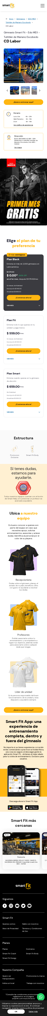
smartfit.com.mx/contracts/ (23, 998)
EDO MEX (32, 19)
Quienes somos (9, 924)
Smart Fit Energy (9, 958)
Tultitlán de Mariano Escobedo (18, 22)
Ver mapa (18, 147)
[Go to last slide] (7, 90)
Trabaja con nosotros (35, 983)
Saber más (33, 1011)
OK (16, 1011)
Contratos (30, 949)
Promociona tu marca (35, 976)
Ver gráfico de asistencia (23, 125)
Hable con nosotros (30, 924)
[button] (14, 90)
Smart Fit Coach (9, 953)
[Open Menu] (42, 5)
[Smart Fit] (9, 5)
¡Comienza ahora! (23, 297)
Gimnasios (20, 19)
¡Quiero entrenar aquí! (23, 102)
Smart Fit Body (32, 953)
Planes (5, 949)
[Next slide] (39, 90)
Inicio (11, 19)
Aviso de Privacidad (10, 928)
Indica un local (8, 983)
